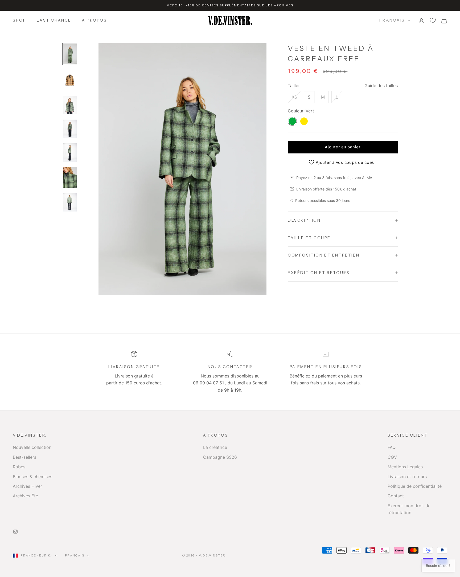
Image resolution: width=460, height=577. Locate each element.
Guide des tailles (381, 85)
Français (392, 20)
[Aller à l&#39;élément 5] (69, 152)
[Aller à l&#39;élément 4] (69, 129)
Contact (396, 495)
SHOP (19, 20)
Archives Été (25, 495)
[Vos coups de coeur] (433, 20)
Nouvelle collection (32, 447)
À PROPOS (94, 20)
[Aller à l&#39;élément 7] (69, 202)
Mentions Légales (405, 466)
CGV (392, 457)
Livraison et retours (407, 476)
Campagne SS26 (220, 457)
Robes (19, 466)
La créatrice (215, 447)
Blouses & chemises (32, 476)
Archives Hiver (27, 486)
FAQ (392, 447)
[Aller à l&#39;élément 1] (69, 54)
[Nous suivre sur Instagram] (15, 531)
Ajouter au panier (343, 146)
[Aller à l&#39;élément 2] (69, 80)
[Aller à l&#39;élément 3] (69, 105)
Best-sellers (24, 457)
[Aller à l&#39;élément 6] (69, 177)
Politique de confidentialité (415, 486)
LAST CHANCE (54, 20)
